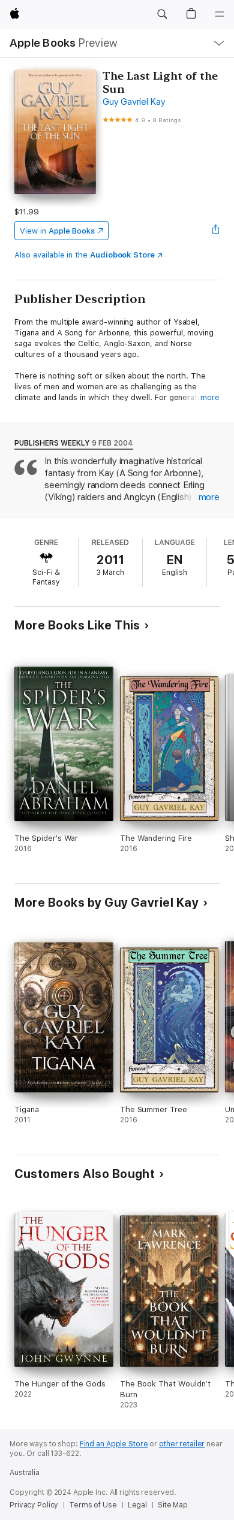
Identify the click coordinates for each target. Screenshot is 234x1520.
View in (57, 230)
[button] (162, 14)
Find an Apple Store (114, 1444)
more (210, 397)
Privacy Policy (34, 1505)
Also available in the (84, 254)
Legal (137, 1505)
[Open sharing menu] (216, 231)
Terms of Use (93, 1505)
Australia (25, 1472)
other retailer (182, 1444)
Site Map (173, 1505)
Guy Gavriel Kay (134, 101)
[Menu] (219, 14)
